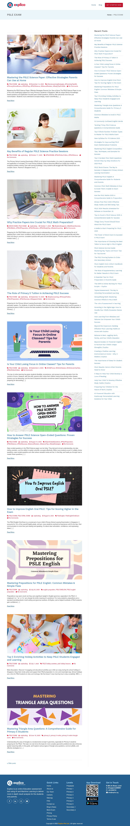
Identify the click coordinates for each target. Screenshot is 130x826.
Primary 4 (70, 798)
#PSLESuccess (25, 299)
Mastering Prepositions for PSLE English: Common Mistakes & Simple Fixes (107, 89)
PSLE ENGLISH (61, 590)
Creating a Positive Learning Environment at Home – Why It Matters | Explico (106, 354)
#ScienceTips (44, 444)
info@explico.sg (113, 792)
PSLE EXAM (13, 84)
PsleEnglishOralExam (72, 516)
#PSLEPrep (26, 86)
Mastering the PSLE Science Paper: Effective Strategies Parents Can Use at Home (108, 38)
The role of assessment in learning (107, 303)
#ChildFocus (51, 368)
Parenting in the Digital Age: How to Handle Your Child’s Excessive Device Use (108, 310)
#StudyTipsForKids (59, 86)
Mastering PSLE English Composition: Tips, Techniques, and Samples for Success (108, 151)
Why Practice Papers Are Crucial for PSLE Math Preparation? (40, 222)
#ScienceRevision (46, 86)
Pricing (49, 813)
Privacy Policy (52, 816)
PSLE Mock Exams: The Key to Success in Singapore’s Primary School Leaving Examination (108, 170)
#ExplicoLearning (53, 297)
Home (93, 5)
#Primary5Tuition (65, 297)
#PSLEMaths (11, 228)
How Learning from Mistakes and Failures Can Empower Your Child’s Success (107, 319)
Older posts (12, 763)
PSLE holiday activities (49, 664)
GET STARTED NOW (113, 5)
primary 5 (47, 735)
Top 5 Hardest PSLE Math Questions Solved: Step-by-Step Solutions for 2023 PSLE (107, 160)
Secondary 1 (71, 807)
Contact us (50, 804)
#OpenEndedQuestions (52, 442)
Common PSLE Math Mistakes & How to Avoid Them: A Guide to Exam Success (108, 188)
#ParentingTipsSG (71, 84)
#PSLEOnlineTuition (61, 155)
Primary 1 (70, 789)
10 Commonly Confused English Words (108, 121)
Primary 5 (70, 801)
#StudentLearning (57, 228)
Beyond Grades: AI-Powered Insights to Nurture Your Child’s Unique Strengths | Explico (108, 344)
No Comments (73, 86)
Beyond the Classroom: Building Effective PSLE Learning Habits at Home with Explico (107, 328)
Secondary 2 (71, 810)
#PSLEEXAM (50, 155)
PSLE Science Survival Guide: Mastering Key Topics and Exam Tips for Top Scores (108, 250)
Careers (50, 795)
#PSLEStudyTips (45, 228)
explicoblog (24, 84)
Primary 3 (70, 795)
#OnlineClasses (61, 368)
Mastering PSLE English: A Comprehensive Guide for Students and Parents (107, 179)
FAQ (48, 801)
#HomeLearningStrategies (55, 84)
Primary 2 (70, 792)
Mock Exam (51, 810)
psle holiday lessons (64, 664)
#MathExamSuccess (73, 226)
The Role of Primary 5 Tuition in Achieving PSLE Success (38, 293)
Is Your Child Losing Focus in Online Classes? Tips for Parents (40, 364)
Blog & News (51, 807)
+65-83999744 (112, 790)
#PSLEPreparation (22, 228)
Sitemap (50, 798)
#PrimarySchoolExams (14, 86)
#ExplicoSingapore (60, 226)
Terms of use (51, 819)
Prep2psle (70, 786)
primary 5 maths (56, 735)
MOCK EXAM (13, 226)
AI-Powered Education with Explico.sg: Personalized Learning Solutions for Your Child (106, 396)
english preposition (49, 590)
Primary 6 (70, 804)
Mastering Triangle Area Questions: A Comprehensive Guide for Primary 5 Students (108, 108)
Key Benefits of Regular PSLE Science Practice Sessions (37, 151)
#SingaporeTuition (36, 299)
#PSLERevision (34, 228)
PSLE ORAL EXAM (24, 516)
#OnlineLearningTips (73, 368)
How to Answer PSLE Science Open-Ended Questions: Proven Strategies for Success (108, 73)
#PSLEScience (35, 86)
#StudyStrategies (55, 444)
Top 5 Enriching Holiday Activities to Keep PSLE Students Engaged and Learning (107, 98)
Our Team (50, 792)
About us (50, 789)
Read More (10, 101)
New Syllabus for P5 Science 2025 (107, 138)
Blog (100, 5)
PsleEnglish (61, 516)
